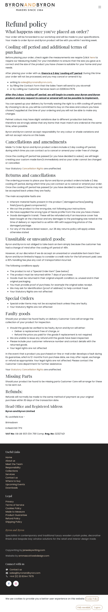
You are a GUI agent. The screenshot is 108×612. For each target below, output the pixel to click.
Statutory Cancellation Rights (27, 369)
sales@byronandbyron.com (36, 82)
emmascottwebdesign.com (34, 555)
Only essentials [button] (83, 607)
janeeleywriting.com (34, 550)
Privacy (9, 501)
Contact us (11, 477)
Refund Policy (12, 518)
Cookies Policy (13, 508)
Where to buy (13, 481)
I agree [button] (97, 607)
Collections (11, 471)
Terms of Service (14, 505)
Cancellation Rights (32, 168)
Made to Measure (15, 511)
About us (10, 460)
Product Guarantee (16, 515)
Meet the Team (14, 464)
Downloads (11, 487)
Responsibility (13, 467)
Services (10, 474)
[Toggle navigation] (100, 7)
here (92, 57)
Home (8, 457)
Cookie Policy (92, 599)
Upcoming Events (15, 484)
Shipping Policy (13, 521)
